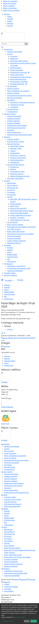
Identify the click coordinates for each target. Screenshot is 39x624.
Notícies (20, 280)
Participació (5, 569)
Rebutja (26, 621)
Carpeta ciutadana (10, 481)
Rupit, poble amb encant (13, 555)
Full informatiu (9, 294)
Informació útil (9, 534)
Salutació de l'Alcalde (11, 446)
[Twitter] (15, 579)
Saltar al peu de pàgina (11, 10)
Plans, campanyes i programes (15, 456)
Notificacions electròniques (14, 483)
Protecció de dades (11, 587)
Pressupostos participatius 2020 (15, 573)
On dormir (8, 536)
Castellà (10, 19)
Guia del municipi (10, 502)
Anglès (9, 21)
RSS (5, 297)
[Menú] (2, 47)
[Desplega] (14, 280)
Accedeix (4, 382)
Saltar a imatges (9, 6)
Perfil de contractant (11, 463)
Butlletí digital (9, 292)
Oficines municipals (11, 474)
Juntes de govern (10, 453)
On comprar (8, 541)
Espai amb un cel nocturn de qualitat (17, 557)
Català (9, 16)
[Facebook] (23, 579)
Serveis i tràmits (7, 472)
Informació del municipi (12, 504)
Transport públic (10, 497)
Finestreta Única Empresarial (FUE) (16, 493)
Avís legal (7, 589)
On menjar (8, 539)
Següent (10, 407)
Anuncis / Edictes (10, 458)
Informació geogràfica (12, 506)
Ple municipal (9, 451)
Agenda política (9, 361)
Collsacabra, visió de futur (13, 571)
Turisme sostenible (11, 562)
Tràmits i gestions (10, 479)
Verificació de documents (13, 486)
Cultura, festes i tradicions (13, 564)
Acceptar (33, 621)
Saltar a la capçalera (10, 1)
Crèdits (6, 584)
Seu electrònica (9, 467)
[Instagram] (5, 582)
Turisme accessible (11, 559)
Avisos (6, 290)
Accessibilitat (8, 591)
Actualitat (8, 280)
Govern (6, 449)
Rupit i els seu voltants (12, 548)
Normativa (8, 465)
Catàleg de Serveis (10, 476)
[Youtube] (31, 579)
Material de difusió (11, 566)
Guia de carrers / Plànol (12, 499)
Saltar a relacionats (10, 8)
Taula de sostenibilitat (12, 576)
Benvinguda (8, 529)
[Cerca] (26, 43)
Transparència (9, 469)
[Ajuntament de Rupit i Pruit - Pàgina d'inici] (13, 37)
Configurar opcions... (8, 621)
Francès (10, 26)
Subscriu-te (5, 424)
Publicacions (8, 365)
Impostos (7, 488)
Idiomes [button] (7, 14)
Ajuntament (5, 444)
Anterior (4, 407)
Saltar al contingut (9, 3)
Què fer (7, 543)
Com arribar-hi (9, 532)
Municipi (4, 495)
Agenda (7, 287)
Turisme (4, 527)
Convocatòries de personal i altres (16, 460)
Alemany (10, 23)
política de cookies (19, 617)
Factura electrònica (11, 490)
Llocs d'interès (9, 546)
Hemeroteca (8, 299)
